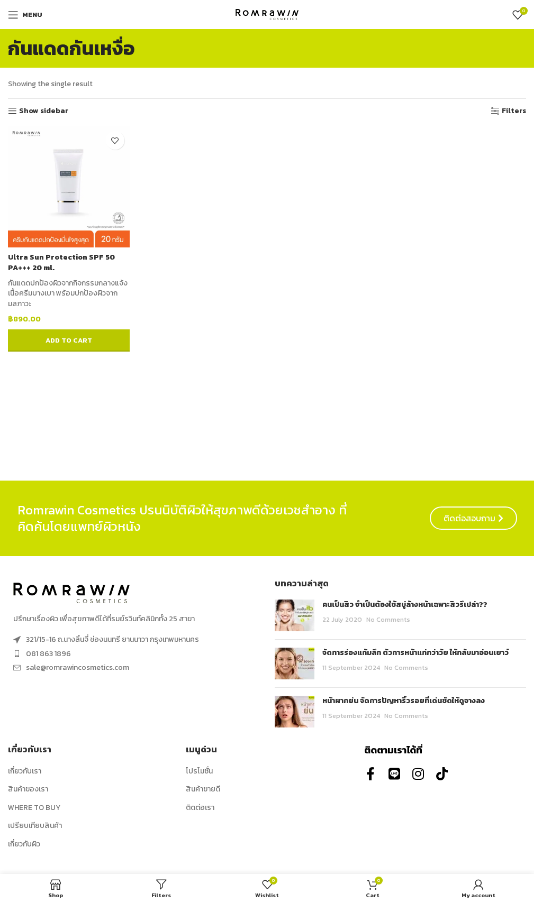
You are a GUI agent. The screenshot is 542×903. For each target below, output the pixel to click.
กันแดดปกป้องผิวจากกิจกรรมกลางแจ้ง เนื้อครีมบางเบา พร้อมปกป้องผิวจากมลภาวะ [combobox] (68, 293)
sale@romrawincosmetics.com (77, 667)
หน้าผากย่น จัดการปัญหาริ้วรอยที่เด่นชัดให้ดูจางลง (403, 700)
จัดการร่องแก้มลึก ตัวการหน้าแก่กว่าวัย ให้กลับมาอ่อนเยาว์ (415, 652)
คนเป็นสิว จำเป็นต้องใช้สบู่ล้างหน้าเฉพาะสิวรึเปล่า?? (404, 604)
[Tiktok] (442, 773)
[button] (69, 340)
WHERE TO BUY (34, 808)
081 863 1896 (48, 653)
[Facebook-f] (370, 773)
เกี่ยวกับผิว (24, 844)
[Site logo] (267, 14)
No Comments (388, 619)
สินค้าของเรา (28, 789)
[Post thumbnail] (294, 615)
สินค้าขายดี (203, 789)
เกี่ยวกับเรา (24, 771)
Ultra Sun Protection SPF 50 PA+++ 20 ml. (61, 262)
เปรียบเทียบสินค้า (35, 826)
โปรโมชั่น (199, 771)
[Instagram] (418, 773)
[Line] (394, 773)
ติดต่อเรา (200, 808)
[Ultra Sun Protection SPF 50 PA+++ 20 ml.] (69, 186)
